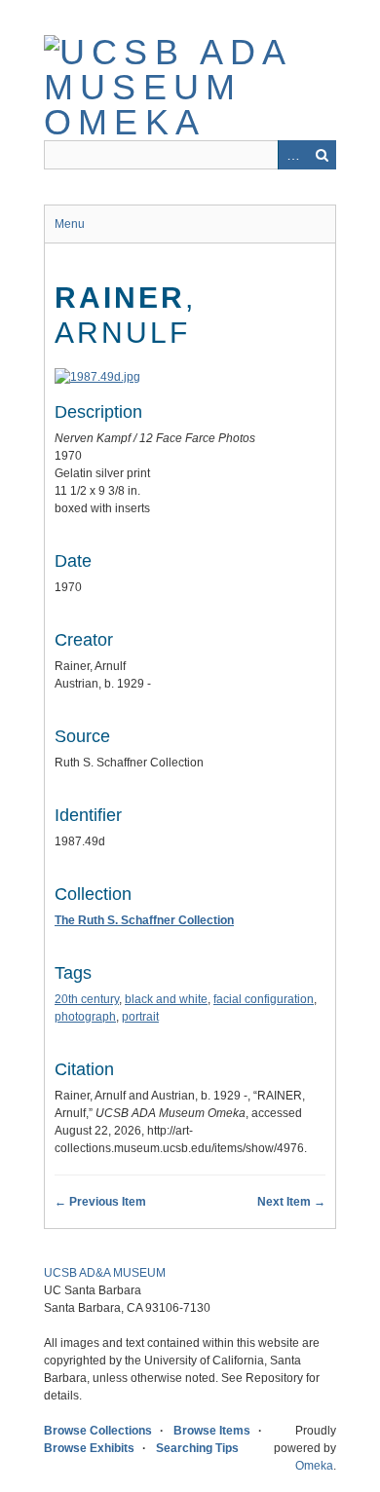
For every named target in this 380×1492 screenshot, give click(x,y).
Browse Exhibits (89, 1448)
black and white (166, 999)
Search (321, 154)
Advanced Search (292, 154)
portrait (140, 1017)
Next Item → (291, 1202)
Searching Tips (197, 1448)
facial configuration (263, 999)
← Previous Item (100, 1202)
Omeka (314, 1466)
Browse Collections (98, 1430)
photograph (85, 1017)
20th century (87, 999)
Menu (70, 224)
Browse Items (211, 1430)
